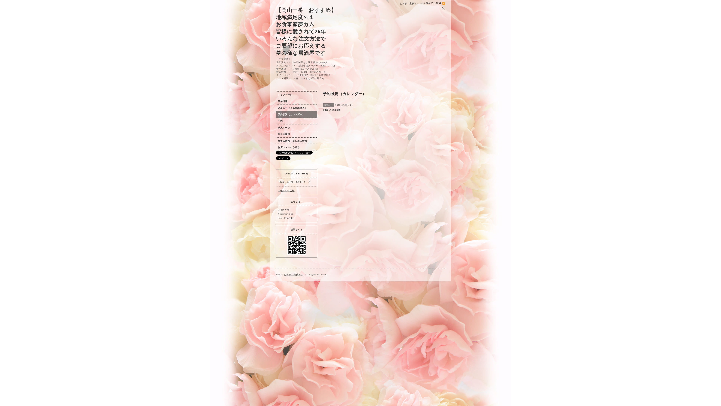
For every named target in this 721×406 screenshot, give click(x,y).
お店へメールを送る (289, 147)
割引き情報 (284, 134)
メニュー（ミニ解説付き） (292, 108)
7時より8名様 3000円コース (294, 182)
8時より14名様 (286, 190)
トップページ (285, 94)
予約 (280, 121)
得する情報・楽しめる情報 (292, 140)
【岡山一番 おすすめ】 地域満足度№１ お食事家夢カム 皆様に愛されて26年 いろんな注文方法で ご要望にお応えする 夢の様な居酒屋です (306, 31)
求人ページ (284, 127)
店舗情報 (283, 101)
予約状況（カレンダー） (291, 114)
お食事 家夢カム (293, 274)
